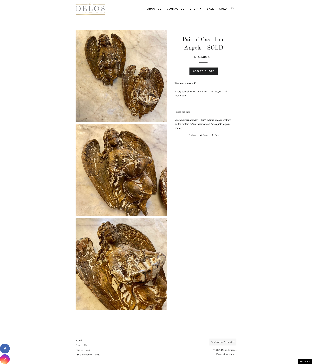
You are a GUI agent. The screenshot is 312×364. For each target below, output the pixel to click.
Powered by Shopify (226, 353)
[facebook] (5, 348)
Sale (210, 8)
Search (79, 340)
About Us (154, 8)
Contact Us (175, 8)
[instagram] (5, 359)
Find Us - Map (83, 349)
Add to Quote (203, 71)
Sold (223, 8)
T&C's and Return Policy (88, 354)
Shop (194, 8)
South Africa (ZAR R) (221, 341)
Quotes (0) (305, 361)
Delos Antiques (228, 349)
